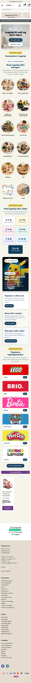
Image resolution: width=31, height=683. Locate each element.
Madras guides (5, 631)
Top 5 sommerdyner (7, 643)
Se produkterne (11, 261)
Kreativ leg (23, 135)
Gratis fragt (4, 595)
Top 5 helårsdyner (6, 645)
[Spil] (23, 168)
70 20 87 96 (10, 557)
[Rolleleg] (7, 168)
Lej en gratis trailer (6, 597)
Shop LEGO (9, 306)
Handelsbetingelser (6, 581)
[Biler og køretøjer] (23, 84)
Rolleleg (7, 177)
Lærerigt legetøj (23, 156)
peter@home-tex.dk (11, 563)
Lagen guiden (5, 625)
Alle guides (4, 617)
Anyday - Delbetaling (7, 601)
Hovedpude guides (6, 621)
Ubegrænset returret (7, 593)
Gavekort (3, 599)
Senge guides (5, 629)
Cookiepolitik (4, 585)
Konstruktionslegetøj (7, 135)
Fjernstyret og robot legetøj (23, 114)
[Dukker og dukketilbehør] (7, 105)
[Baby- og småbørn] (7, 84)
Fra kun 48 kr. (11, 16)
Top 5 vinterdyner (6, 647)
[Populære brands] (7, 189)
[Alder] (23, 189)
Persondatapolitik (6, 583)
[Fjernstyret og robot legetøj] (23, 105)
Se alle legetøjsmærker (15, 465)
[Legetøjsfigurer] (7, 147)
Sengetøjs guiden (6, 623)
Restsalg (3, 655)
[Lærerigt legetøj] (23, 147)
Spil (23, 177)
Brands (3, 651)
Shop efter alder (15, 40)
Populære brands (8, 198)
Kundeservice (5, 591)
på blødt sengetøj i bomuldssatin (15, 21)
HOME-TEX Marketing (7, 607)
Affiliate (3, 603)
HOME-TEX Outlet (6, 658)
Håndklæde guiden (6, 634)
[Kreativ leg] (23, 126)
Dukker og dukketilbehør (8, 114)
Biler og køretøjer (23, 93)
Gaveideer (4, 649)
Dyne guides (4, 619)
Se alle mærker (10, 323)
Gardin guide (4, 627)
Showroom (4, 589)
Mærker (3, 653)
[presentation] (2, 1)
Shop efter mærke (15, 44)
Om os (3, 587)
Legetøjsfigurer (7, 156)
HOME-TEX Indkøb (6, 605)
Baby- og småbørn (7, 93)
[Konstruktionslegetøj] (7, 126)
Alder (23, 198)
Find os (3, 567)
